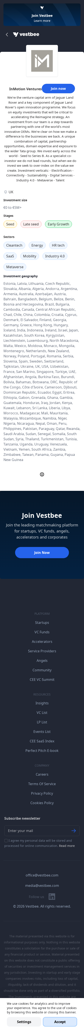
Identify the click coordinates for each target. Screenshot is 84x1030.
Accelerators (42, 641)
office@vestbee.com (42, 875)
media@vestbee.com (42, 885)
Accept (60, 1021)
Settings (24, 1021)
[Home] (26, 34)
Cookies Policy (42, 802)
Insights (42, 703)
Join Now (42, 552)
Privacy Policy (42, 793)
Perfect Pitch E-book (42, 750)
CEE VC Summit (42, 679)
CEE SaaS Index (42, 741)
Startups (42, 622)
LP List (42, 722)
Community (42, 670)
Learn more (42, 21)
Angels (42, 660)
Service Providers (42, 651)
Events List (42, 731)
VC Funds (42, 632)
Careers (42, 774)
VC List (42, 712)
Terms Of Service (42, 783)
